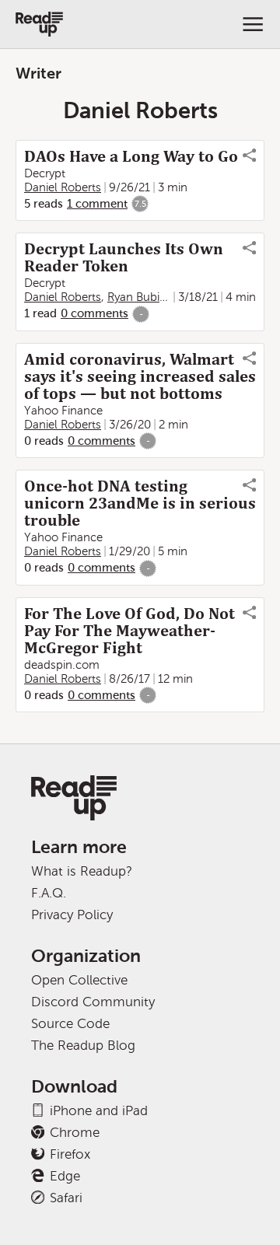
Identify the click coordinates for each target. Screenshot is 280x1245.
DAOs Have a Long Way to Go (131, 156)
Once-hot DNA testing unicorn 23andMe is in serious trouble (140, 503)
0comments (94, 313)
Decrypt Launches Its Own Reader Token (123, 257)
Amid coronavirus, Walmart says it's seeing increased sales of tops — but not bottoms (140, 376)
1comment (97, 204)
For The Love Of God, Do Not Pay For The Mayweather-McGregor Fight (129, 630)
